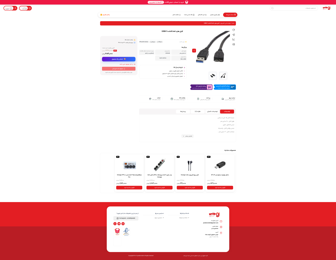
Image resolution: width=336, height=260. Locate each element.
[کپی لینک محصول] (233, 35)
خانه (233, 23)
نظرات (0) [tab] (198, 111)
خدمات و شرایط (183, 218)
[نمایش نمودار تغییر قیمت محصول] (233, 39)
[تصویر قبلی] (194, 51)
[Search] (272, 8)
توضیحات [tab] (227, 111)
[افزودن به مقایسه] (233, 44)
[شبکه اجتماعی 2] (119, 223)
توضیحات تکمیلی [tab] (212, 111)
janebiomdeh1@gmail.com (210, 223)
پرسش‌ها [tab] (183, 111)
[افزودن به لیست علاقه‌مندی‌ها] (233, 30)
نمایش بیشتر (188, 136)
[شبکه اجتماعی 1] (123, 223)
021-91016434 (214, 229)
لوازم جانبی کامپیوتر (225, 23)
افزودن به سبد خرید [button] (220, 187)
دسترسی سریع (158, 218)
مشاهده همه (162, 58)
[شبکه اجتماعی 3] (115, 223)
